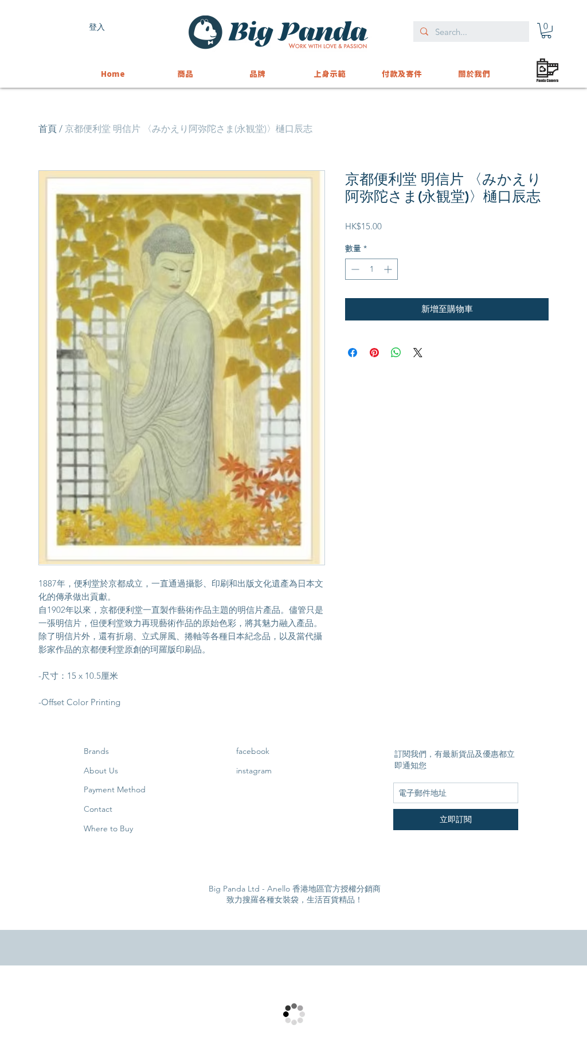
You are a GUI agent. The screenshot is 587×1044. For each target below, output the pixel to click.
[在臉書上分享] (352, 352)
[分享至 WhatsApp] (396, 352)
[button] (546, 30)
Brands (96, 751)
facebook (252, 751)
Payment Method (115, 789)
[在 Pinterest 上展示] (374, 352)
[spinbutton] (371, 269)
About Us (101, 770)
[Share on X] (418, 352)
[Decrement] (354, 269)
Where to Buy (108, 828)
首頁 (47, 128)
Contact (98, 809)
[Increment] (389, 269)
